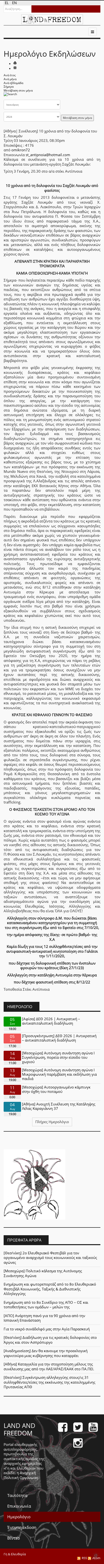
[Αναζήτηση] (10, 96)
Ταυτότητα (17, 1495)
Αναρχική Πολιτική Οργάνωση (21, 1475)
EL (7, 2)
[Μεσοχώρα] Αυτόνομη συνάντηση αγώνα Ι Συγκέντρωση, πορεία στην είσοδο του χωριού (58, 1057)
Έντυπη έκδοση (21, 1527)
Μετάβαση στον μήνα (18, 90)
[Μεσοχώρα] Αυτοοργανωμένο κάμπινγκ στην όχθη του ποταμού (56, 1089)
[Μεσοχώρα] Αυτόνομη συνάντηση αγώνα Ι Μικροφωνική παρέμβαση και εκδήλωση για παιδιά (59, 1074)
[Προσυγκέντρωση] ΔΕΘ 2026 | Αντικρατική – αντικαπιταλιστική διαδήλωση (59, 1038)
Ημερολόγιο (18, 1516)
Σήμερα (9, 86)
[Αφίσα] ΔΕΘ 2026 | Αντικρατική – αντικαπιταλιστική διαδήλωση (51, 1021)
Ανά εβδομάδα (13, 83)
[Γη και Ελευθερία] (52, 19)
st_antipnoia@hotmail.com (48, 154)
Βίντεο (13, 1538)
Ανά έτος (10, 75)
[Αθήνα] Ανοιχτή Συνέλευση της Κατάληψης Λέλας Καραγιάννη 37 (58, 1106)
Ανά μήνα (10, 79)
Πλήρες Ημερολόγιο (52, 1121)
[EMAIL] (15, 68)
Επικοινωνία (19, 1506)
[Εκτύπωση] (15, 63)
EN (14, 2)
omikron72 (20, 149)
